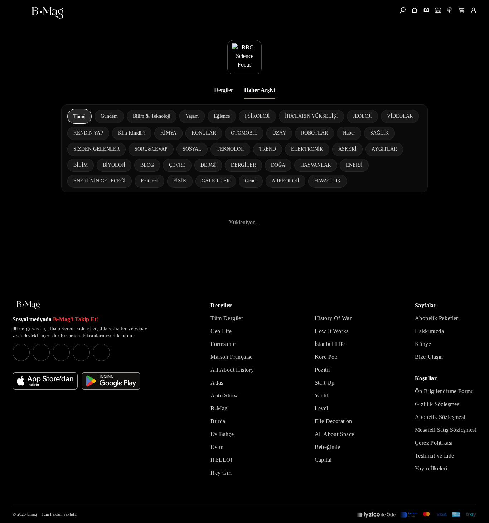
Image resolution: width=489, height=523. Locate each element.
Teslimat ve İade (434, 456)
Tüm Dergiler (226, 318)
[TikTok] (101, 352)
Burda (217, 421)
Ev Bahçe (222, 434)
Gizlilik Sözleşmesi (438, 404)
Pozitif (322, 370)
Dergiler (223, 90)
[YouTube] (41, 352)
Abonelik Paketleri (437, 318)
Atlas (216, 383)
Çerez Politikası (433, 443)
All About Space (334, 434)
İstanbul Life (330, 344)
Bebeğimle (327, 447)
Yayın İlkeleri (431, 468)
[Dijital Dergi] (438, 10)
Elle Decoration (333, 421)
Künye (423, 344)
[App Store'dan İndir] (45, 381)
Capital (323, 460)
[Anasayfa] (414, 10)
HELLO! (221, 460)
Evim (216, 447)
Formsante (223, 344)
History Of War (333, 318)
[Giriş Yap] (473, 10)
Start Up (325, 383)
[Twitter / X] (61, 352)
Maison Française (231, 357)
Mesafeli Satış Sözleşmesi (445, 430)
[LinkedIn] (81, 352)
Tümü (79, 116)
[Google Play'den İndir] (111, 381)
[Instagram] (21, 352)
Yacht (321, 395)
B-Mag (218, 408)
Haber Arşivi (259, 90)
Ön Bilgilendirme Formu (444, 391)
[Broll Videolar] (450, 10)
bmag (32, 514)
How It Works (332, 331)
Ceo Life (221, 331)
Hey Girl (221, 473)
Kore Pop (326, 357)
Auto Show (224, 395)
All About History (232, 370)
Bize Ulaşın (429, 357)
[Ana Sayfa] (28, 305)
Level (321, 408)
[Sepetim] (462, 10)
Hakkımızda (429, 331)
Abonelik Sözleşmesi (440, 417)
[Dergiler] (426, 10)
